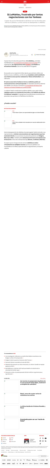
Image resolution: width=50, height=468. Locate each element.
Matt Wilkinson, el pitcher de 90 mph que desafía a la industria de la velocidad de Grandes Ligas (22, 369)
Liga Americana (28, 7)
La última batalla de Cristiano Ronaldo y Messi (32, 407)
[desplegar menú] (2, 2)
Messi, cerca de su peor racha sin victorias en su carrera (30, 394)
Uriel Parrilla (13, 53)
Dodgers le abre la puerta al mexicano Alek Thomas (18, 360)
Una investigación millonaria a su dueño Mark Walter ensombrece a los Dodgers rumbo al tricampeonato (23, 357)
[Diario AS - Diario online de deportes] (25, 1)
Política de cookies (23, 450)
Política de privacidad (14, 450)
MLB (25, 5)
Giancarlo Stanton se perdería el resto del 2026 (17, 362)
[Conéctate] (48, 1)
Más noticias (42, 378)
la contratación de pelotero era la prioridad (26, 63)
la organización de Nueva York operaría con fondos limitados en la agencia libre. (23, 86)
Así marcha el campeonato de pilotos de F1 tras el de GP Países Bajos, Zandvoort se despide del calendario (33, 382)
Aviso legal (7, 450)
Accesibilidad (39, 450)
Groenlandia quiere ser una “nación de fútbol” (32, 420)
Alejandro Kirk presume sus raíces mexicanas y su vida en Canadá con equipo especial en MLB (24, 365)
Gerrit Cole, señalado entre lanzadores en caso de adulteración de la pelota (28, 123)
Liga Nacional (21, 7)
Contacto (2, 450)
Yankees (28, 65)
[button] (32, 55)
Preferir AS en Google (40, 54)
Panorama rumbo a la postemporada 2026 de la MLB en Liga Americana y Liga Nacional (23, 373)
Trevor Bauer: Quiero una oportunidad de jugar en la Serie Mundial (28, 112)
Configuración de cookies (31, 450)
